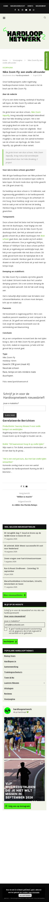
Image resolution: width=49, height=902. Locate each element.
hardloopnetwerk (22, 75)
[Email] (26, 10)
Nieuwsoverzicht (17, 6)
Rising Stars (9, 656)
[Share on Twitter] (24, 486)
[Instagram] (22, 10)
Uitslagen (8, 688)
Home (5, 6)
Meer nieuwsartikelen (13, 595)
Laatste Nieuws (11, 683)
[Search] (45, 17)
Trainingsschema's (13, 672)
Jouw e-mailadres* (12, 621)
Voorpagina (17, 60)
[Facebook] (15, 10)
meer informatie (33, 892)
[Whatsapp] (33, 10)
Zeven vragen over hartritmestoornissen (22, 558)
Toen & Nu (9, 677)
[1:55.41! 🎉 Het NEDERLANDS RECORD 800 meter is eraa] (24, 737)
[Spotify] (30, 10)
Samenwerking (11, 666)
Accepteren (25, 895)
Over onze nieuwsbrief (14, 616)
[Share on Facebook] (21, 486)
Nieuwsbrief (41, 6)
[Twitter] (18, 10)
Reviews (8, 693)
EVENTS (30, 6)
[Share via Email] (26, 486)
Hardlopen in (10, 661)
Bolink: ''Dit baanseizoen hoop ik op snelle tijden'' (23, 444)
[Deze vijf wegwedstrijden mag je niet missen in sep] (24, 780)
